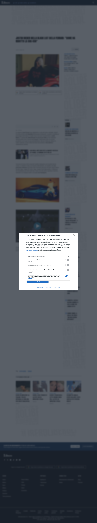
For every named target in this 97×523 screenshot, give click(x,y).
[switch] (67, 260)
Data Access (48, 287)
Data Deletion (40, 287)
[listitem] (48, 256)
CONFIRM (37, 281)
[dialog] (48, 261)
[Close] (74, 235)
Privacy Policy (57, 287)
